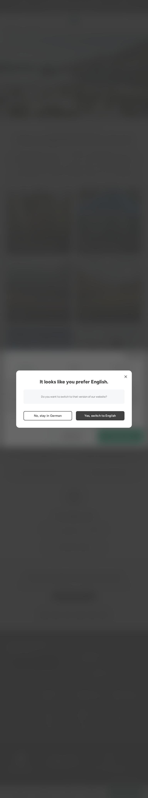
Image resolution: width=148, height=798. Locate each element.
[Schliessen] (126, 376)
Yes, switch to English (100, 416)
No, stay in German (48, 416)
